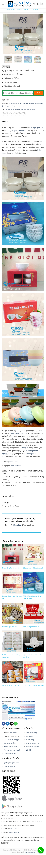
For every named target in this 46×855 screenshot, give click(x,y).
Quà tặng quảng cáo (22, 9)
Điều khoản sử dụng (32, 746)
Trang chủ (10, 9)
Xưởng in (24, 448)
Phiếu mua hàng (31, 733)
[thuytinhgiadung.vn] (6, 66)
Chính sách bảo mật (32, 743)
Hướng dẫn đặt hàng (10, 746)
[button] (3, 4)
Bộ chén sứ (13, 103)
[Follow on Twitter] (8, 724)
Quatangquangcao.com (11, 763)
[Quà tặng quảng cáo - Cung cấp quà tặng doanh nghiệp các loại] (19, 4)
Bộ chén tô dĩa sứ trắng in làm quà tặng (33, 656)
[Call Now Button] (41, 850)
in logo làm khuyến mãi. (18, 433)
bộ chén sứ (8, 109)
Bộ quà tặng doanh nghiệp (34, 103)
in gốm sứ (16, 109)
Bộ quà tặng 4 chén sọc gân (11, 568)
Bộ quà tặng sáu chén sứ (31, 627)
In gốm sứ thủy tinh (19, 130)
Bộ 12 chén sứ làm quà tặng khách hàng (11, 656)
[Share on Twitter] (12, 113)
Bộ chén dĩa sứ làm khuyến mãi (33, 685)
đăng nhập (17, 525)
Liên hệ (28, 750)
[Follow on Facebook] (4, 724)
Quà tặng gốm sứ (7, 106)
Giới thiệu (29, 736)
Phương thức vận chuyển (12, 750)
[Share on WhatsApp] (4, 113)
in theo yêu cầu (31, 454)
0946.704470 (13, 733)
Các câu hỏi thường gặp (11, 740)
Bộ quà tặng (35, 9)
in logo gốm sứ (37, 128)
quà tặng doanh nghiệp (28, 109)
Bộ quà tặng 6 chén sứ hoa (10, 685)
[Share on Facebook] (8, 113)
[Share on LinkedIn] (24, 113)
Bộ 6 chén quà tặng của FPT (11, 627)
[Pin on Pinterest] (20, 113)
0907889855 (15, 466)
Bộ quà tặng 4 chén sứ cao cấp (33, 568)
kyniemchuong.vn (9, 766)
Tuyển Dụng (30, 740)
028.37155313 (14, 829)
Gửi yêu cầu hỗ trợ (10, 743)
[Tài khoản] (38, 3)
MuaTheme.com (30, 852)
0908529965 (14, 462)
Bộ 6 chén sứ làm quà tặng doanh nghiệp (32, 597)
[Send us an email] (12, 724)
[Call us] (16, 724)
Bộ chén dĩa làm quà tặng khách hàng (12, 597)
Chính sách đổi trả (10, 753)
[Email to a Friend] (16, 113)
